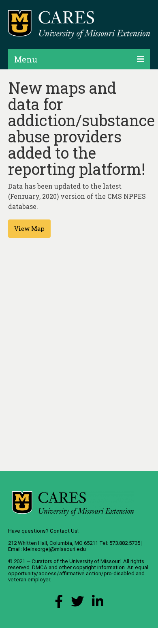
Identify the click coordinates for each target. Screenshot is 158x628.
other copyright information (92, 567)
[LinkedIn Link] (97, 603)
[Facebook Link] (59, 603)
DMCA (39, 567)
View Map (29, 228)
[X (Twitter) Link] (77, 603)
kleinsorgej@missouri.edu (54, 549)
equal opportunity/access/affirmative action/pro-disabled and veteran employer (78, 573)
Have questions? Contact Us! (43, 531)
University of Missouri (95, 561)
